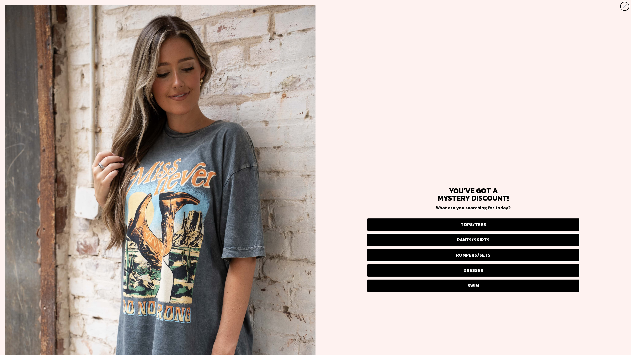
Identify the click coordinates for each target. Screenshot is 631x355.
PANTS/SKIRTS (473, 239)
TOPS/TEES (473, 224)
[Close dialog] (624, 6)
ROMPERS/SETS (473, 255)
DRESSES (473, 270)
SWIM (473, 285)
